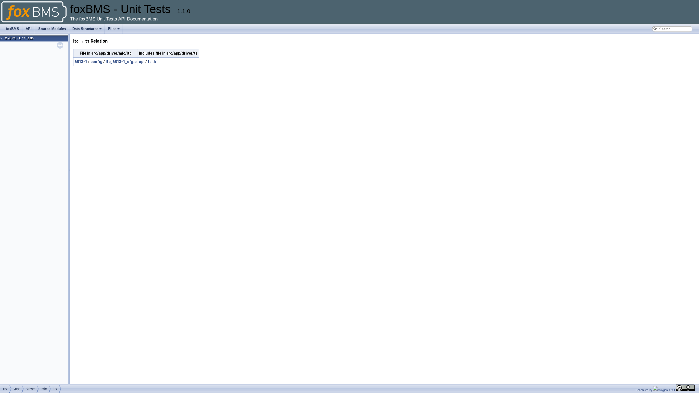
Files (112, 29)
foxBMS (12, 29)
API (29, 29)
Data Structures (85, 29)
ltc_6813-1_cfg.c (121, 61)
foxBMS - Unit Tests (19, 38)
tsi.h (152, 61)
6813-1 (81, 61)
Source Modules (52, 29)
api (141, 61)
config (96, 61)
